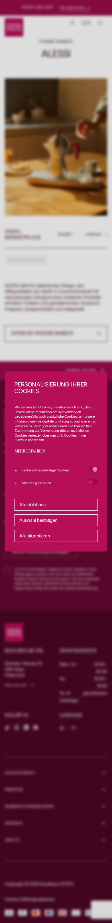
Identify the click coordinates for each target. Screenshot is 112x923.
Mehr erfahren (29, 451)
